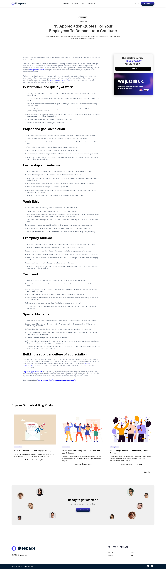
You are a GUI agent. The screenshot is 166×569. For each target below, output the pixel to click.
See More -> (148, 472)
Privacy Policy (28, 566)
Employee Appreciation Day (59, 80)
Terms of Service (17, 566)
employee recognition (36, 70)
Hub (132, 556)
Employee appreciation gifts (33, 372)
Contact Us (111, 556)
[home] (19, 3)
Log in (137, 3)
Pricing (83, 3)
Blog (132, 552)
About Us (110, 552)
